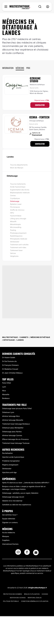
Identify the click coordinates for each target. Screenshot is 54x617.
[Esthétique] (20, 7)
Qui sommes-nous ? (9, 515)
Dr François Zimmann (10, 365)
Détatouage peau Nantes (12, 432)
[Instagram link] (18, 553)
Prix (28, 68)
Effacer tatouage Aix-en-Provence (15, 439)
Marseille (5, 394)
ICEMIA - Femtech (39, 117)
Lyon (4, 387)
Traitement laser (16, 250)
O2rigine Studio (35, 79)
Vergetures (14, 256)
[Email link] (36, 552)
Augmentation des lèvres (19, 190)
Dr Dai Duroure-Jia (9, 361)
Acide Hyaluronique (17, 187)
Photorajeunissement (18, 233)
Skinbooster (14, 242)
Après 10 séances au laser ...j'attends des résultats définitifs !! (25, 483)
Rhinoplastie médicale (18, 239)
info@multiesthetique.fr (37, 588)
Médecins (20, 68)
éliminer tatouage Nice (11, 416)
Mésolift (13, 221)
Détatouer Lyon (8, 412)
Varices (13, 253)
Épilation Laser (15, 204)
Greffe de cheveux (17, 210)
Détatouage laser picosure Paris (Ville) (17, 408)
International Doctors (10, 544)
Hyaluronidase (15, 216)
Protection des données (12, 594)
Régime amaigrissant (10, 465)
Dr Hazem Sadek (8, 357)
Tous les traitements (18, 184)
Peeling (13, 230)
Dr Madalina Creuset (10, 369)
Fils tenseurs (15, 207)
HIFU (12, 213)
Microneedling (15, 227)
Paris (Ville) (6, 383)
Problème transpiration (11, 461)
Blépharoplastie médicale (20, 193)
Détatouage (14, 201)
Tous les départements (19, 165)
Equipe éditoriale (8, 519)
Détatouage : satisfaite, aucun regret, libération (20, 493)
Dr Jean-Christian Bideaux (12, 373)
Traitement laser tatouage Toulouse (15, 443)
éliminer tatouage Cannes (12, 435)
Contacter (40, 105)
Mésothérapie (15, 224)
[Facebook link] (27, 553)
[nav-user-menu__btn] (47, 6)
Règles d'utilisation (31, 594)
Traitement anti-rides (18, 247)
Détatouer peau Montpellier (12, 428)
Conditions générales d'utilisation (34, 601)
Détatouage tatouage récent (13, 497)
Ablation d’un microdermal (12, 501)
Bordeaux (6, 398)
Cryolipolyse (15, 198)
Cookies (45, 594)
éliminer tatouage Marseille (12, 420)
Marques (5, 536)
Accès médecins (8, 532)
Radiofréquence (16, 236)
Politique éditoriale (11, 601)
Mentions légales (34, 597)
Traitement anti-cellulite (19, 245)
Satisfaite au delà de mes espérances (16, 505)
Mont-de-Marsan (16, 168)
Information (7, 68)
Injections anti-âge (9, 472)
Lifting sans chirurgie (18, 219)
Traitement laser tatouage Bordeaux (16, 424)
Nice (4, 391)
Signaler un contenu (10, 522)
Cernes (13, 195)
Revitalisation (7, 453)
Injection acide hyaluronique (13, 457)
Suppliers (5, 540)
